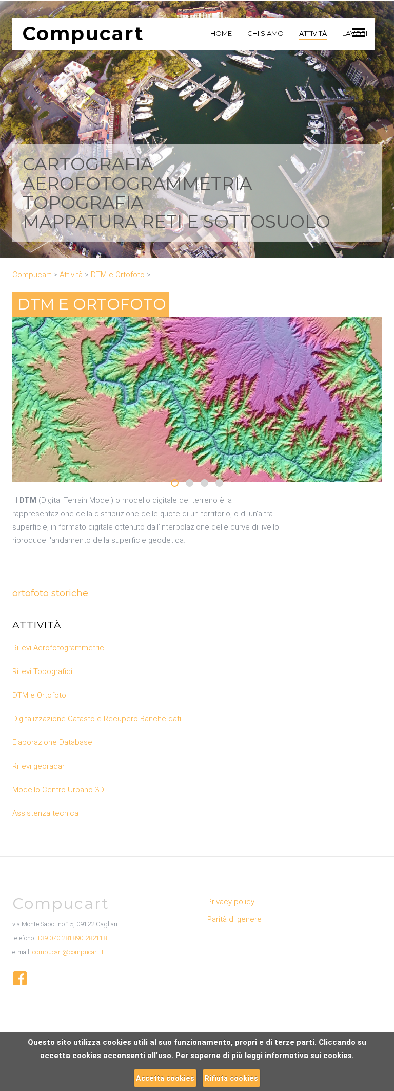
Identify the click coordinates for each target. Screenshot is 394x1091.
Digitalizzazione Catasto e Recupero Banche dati (96, 718)
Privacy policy (230, 901)
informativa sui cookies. (309, 1055)
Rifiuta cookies (231, 1078)
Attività (37, 625)
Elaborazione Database (52, 742)
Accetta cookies (165, 1078)
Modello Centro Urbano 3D (58, 789)
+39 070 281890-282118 (72, 938)
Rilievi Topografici (42, 671)
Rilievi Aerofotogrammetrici (59, 647)
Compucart (83, 33)
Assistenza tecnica (45, 813)
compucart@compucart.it (68, 952)
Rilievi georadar (38, 766)
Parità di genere (234, 919)
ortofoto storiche (50, 593)
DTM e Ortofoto (39, 695)
